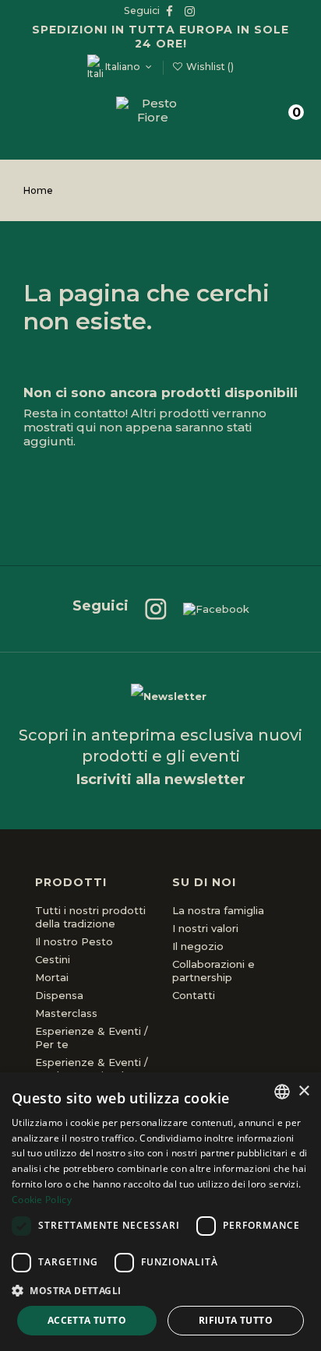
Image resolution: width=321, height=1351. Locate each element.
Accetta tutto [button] (87, 1320)
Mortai (52, 977)
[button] (160, 1290)
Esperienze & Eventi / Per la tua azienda (91, 1069)
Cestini (52, 959)
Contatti (193, 995)
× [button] (303, 1091)
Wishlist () (209, 66)
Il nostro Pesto (74, 941)
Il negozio (198, 946)
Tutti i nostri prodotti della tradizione (90, 917)
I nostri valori (205, 928)
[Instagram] (148, 609)
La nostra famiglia (218, 910)
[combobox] (282, 1091)
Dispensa (59, 995)
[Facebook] (208, 609)
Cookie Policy (42, 1199)
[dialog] (160, 1211)
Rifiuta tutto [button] (236, 1320)
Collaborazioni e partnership (213, 970)
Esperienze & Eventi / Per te (91, 1037)
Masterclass (66, 1013)
